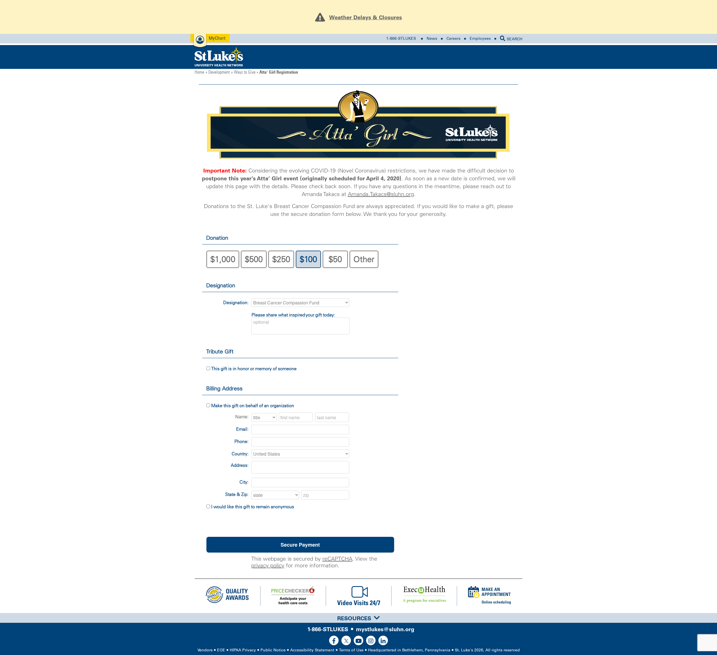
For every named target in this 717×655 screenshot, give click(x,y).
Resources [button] (354, 618)
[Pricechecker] (293, 596)
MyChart (217, 38)
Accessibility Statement (312, 650)
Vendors (205, 650)
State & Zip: (236, 494)
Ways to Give (244, 71)
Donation (217, 237)
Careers (453, 38)
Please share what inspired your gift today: (293, 315)
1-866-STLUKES (401, 38)
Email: (242, 429)
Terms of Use (351, 650)
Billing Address (224, 388)
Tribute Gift (220, 351)
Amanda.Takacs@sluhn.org (381, 194)
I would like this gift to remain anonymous (252, 506)
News (432, 38)
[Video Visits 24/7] (358, 596)
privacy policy (267, 565)
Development (219, 71)
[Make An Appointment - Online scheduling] (489, 596)
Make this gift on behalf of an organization (252, 405)
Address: (239, 465)
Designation (220, 285)
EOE (221, 650)
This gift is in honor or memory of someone (254, 368)
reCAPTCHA (337, 558)
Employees (480, 38)
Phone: (241, 441)
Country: (240, 453)
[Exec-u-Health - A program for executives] (424, 596)
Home (199, 71)
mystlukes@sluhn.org (385, 629)
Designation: (235, 302)
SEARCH (514, 39)
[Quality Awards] (227, 596)
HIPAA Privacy (243, 650)
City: (243, 482)
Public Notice (273, 650)
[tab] (358, 618)
